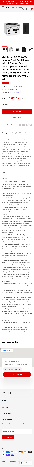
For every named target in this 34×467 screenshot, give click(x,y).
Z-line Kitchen (7, 86)
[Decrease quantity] (11, 104)
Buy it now (17, 117)
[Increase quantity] (21, 104)
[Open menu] (3, 7)
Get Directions (17, 374)
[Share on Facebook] (20, 125)
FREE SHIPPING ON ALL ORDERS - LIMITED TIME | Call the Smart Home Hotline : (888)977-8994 (17, 2)
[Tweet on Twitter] (27, 125)
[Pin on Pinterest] (23, 125)
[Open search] (23, 9)
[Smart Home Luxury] (7, 393)
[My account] (27, 9)
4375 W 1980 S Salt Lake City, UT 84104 (16, 364)
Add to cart (17, 111)
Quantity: (5, 104)
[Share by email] (30, 125)
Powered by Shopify (7, 463)
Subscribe (8, 437)
